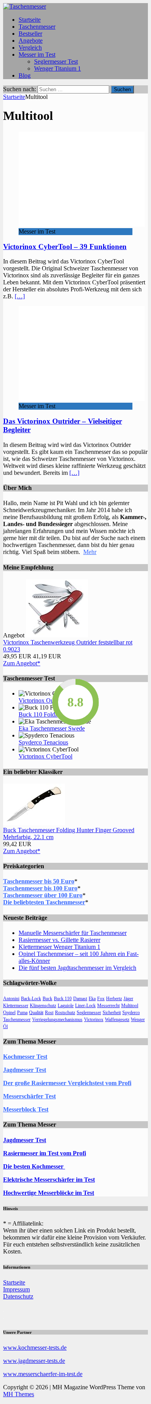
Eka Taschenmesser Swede (52, 728)
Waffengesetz (117, 1019)
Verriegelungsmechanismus (57, 1019)
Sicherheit (112, 1012)
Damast (80, 998)
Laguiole (66, 1005)
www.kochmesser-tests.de (35, 1347)
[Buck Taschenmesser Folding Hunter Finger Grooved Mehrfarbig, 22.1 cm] (34, 823)
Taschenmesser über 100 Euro (42, 895)
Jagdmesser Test (24, 1069)
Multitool (129, 1005)
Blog (25, 75)
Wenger (138, 1019)
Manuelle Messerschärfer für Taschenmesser (73, 933)
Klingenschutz (43, 1005)
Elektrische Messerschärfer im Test (49, 1179)
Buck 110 (63, 998)
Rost (49, 1012)
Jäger (128, 998)
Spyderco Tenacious (43, 742)
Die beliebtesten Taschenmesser (44, 902)
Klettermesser (15, 1005)
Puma (22, 1012)
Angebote (31, 40)
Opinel (9, 1012)
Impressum (16, 1289)
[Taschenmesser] (24, 6)
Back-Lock (31, 998)
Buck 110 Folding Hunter (50, 714)
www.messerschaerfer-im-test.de (42, 1374)
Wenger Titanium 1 (57, 68)
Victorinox (93, 1019)
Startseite (30, 19)
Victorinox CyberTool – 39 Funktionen (65, 246)
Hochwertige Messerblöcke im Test (48, 1192)
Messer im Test (37, 54)
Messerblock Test (25, 1109)
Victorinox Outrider (43, 700)
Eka (92, 998)
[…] (20, 296)
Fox (101, 998)
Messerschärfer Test (29, 1096)
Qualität (36, 1012)
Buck (47, 998)
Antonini (11, 998)
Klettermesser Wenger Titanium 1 (59, 947)
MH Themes (18, 1394)
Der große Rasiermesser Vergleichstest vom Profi (67, 1083)
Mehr (89, 552)
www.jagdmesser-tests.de (34, 1360)
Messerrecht (108, 1005)
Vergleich (30, 47)
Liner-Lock (85, 1005)
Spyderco (131, 1012)
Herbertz (114, 998)
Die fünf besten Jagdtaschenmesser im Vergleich (77, 967)
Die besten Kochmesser (34, 1166)
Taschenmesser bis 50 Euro (38, 881)
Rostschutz (65, 1012)
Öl (5, 1026)
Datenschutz (18, 1296)
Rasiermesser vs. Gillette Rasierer (59, 940)
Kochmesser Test (25, 1056)
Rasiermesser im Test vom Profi (44, 1153)
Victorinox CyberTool (45, 756)
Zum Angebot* (21, 663)
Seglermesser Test (56, 61)
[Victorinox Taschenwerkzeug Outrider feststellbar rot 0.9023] (57, 635)
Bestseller (30, 33)
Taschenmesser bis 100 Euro (40, 888)
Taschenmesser (37, 26)
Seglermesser (89, 1012)
